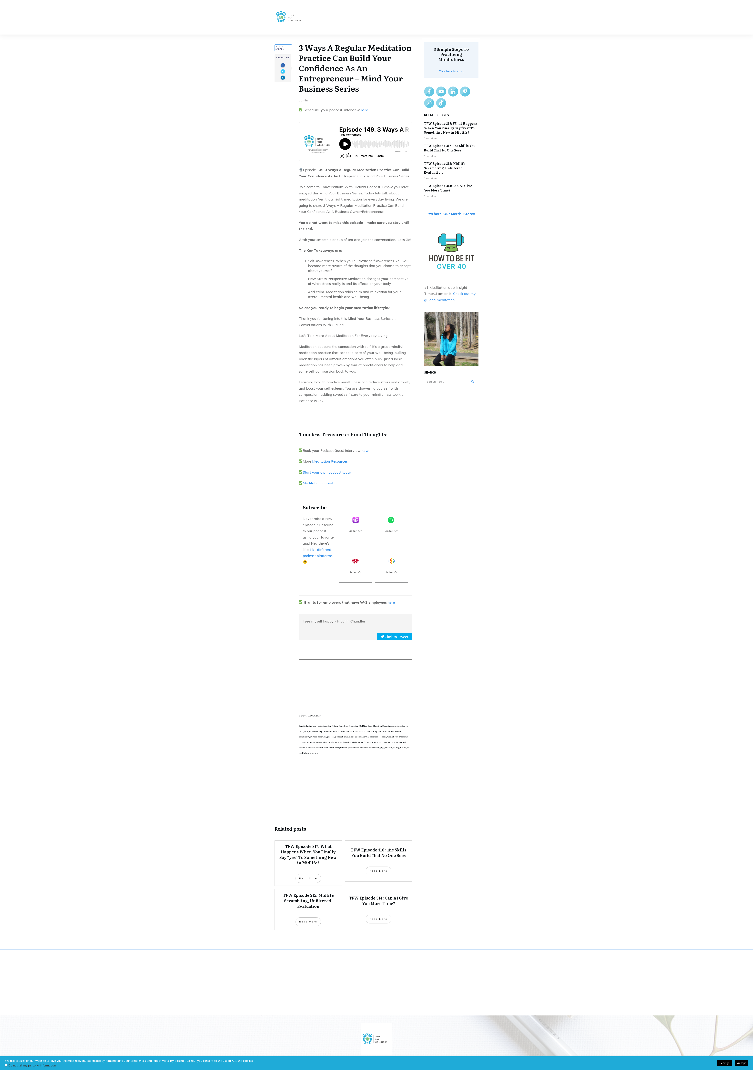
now (365, 450)
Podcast (280, 47)
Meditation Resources (329, 461)
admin (303, 100)
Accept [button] (741, 1063)
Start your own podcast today (327, 472)
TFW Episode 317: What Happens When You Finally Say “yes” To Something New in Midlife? (450, 128)
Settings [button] (724, 1063)
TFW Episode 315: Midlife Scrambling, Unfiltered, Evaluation (444, 168)
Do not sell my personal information (32, 1065)
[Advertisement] (343, 789)
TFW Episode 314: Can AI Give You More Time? (448, 187)
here (364, 110)
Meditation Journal (318, 483)
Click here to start (451, 71)
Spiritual (280, 49)
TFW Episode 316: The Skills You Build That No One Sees (450, 147)
